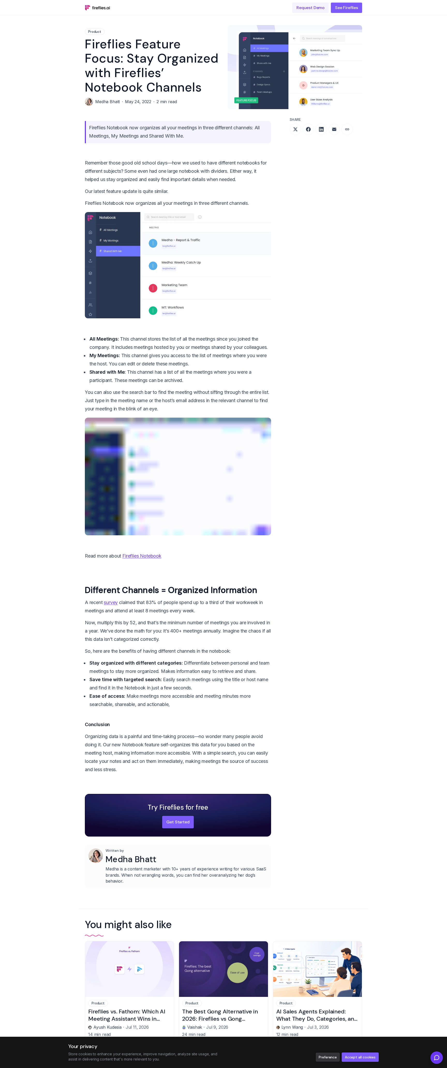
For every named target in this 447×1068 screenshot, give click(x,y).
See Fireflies (346, 7)
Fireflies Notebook (141, 556)
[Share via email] (334, 129)
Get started (177, 822)
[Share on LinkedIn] (321, 129)
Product (94, 31)
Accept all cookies (360, 1057)
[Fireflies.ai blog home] (97, 8)
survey (111, 602)
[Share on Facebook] (308, 129)
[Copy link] (347, 129)
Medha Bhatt (131, 859)
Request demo (310, 7)
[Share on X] (295, 129)
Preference (328, 1057)
